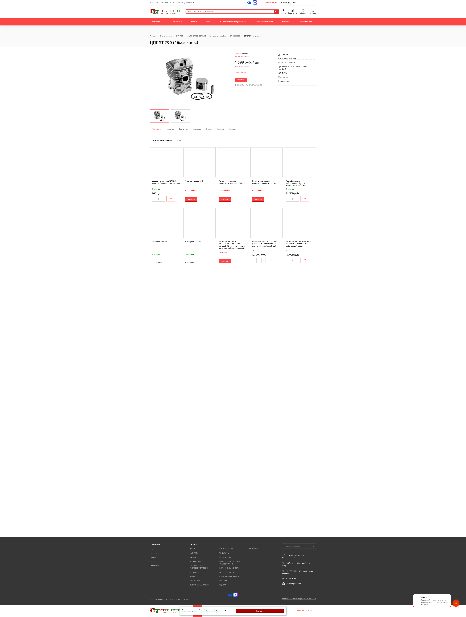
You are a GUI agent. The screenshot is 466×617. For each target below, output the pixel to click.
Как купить (183, 129)
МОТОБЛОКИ (195, 561)
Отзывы (232, 129)
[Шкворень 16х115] (166, 223)
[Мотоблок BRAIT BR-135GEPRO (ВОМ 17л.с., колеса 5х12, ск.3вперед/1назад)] (300, 223)
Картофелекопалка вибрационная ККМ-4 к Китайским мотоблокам (296, 183)
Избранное (303, 13)
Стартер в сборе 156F (194, 181)
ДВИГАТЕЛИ (194, 549)
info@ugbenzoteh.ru (186, 3)
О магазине (175, 22)
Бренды (153, 549)
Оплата (209, 129)
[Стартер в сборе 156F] (199, 162)
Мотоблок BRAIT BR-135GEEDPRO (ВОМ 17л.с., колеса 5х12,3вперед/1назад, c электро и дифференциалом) (232, 245)
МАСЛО (193, 557)
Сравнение (292, 13)
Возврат (220, 129)
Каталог (157, 22)
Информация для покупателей (232, 22)
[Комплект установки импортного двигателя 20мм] (233, 162)
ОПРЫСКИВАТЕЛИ (226, 572)
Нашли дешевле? (242, 67)
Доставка (197, 129)
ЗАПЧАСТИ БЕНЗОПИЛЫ (197, 36)
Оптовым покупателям (264, 22)
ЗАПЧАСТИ (180, 36)
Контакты (286, 22)
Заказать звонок (271, 3)
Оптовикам (154, 566)
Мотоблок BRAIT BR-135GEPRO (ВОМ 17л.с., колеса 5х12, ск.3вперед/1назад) (299, 244)
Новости (194, 22)
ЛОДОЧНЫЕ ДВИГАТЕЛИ (199, 585)
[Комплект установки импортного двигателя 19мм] (266, 162)
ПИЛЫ (192, 576)
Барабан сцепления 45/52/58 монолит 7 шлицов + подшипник (166, 182)
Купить (171, 198)
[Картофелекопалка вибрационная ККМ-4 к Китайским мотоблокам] (300, 162)
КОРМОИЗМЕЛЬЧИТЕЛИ (229, 568)
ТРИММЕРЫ (224, 553)
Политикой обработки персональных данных (206, 612)
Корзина (312, 13)
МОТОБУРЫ (194, 572)
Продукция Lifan (305, 22)
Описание (156, 129)
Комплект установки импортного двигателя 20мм (231, 182)
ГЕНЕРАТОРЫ (195, 581)
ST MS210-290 (235, 36)
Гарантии (170, 129)
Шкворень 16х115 (159, 242)
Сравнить (240, 84)
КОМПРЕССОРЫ (226, 549)
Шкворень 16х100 (192, 242)
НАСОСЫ (223, 581)
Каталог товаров (166, 36)
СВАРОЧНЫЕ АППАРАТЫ (229, 576)
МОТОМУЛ (253, 549)
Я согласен (260, 611)
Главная (153, 36)
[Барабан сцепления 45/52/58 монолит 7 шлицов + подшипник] (166, 162)
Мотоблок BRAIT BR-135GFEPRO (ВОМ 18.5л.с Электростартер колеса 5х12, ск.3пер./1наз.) (265, 244)
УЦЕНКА (222, 585)
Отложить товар (255, 84)
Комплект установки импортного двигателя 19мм (264, 182)
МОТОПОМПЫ (225, 557)
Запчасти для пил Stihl (217, 36)
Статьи (208, 22)
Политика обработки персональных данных (299, 599)
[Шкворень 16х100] (199, 223)
